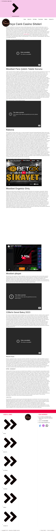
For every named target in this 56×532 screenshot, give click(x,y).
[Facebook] (40, 425)
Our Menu (35, 19)
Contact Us (51, 19)
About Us (29, 19)
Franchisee (40, 19)
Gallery (45, 19)
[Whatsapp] (47, 425)
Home (25, 19)
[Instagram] (43, 425)
